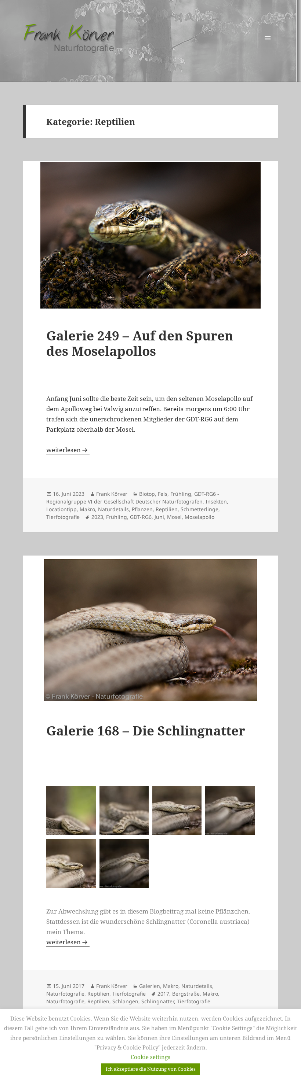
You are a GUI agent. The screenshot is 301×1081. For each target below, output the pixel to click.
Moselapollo (199, 516)
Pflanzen (142, 509)
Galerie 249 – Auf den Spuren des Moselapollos (139, 343)
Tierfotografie (63, 516)
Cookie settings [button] (150, 1056)
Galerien (149, 985)
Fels (162, 493)
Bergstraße (186, 993)
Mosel (174, 516)
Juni (159, 516)
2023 (97, 516)
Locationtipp (61, 509)
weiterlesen (68, 450)
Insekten (216, 501)
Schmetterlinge (199, 509)
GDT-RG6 (141, 516)
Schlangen (125, 1001)
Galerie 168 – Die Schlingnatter (145, 730)
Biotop (147, 493)
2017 (163, 993)
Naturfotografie (65, 993)
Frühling (180, 493)
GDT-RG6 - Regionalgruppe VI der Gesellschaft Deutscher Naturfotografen (132, 497)
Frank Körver (111, 493)
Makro (87, 509)
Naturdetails (113, 509)
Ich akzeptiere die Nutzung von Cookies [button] (151, 1069)
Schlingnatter (157, 1001)
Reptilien (167, 509)
